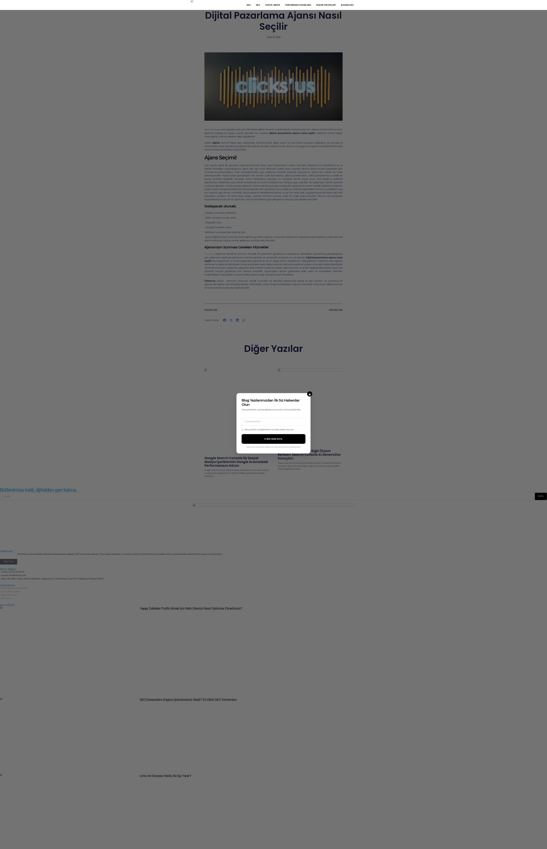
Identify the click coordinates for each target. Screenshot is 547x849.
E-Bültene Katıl (274, 439)
